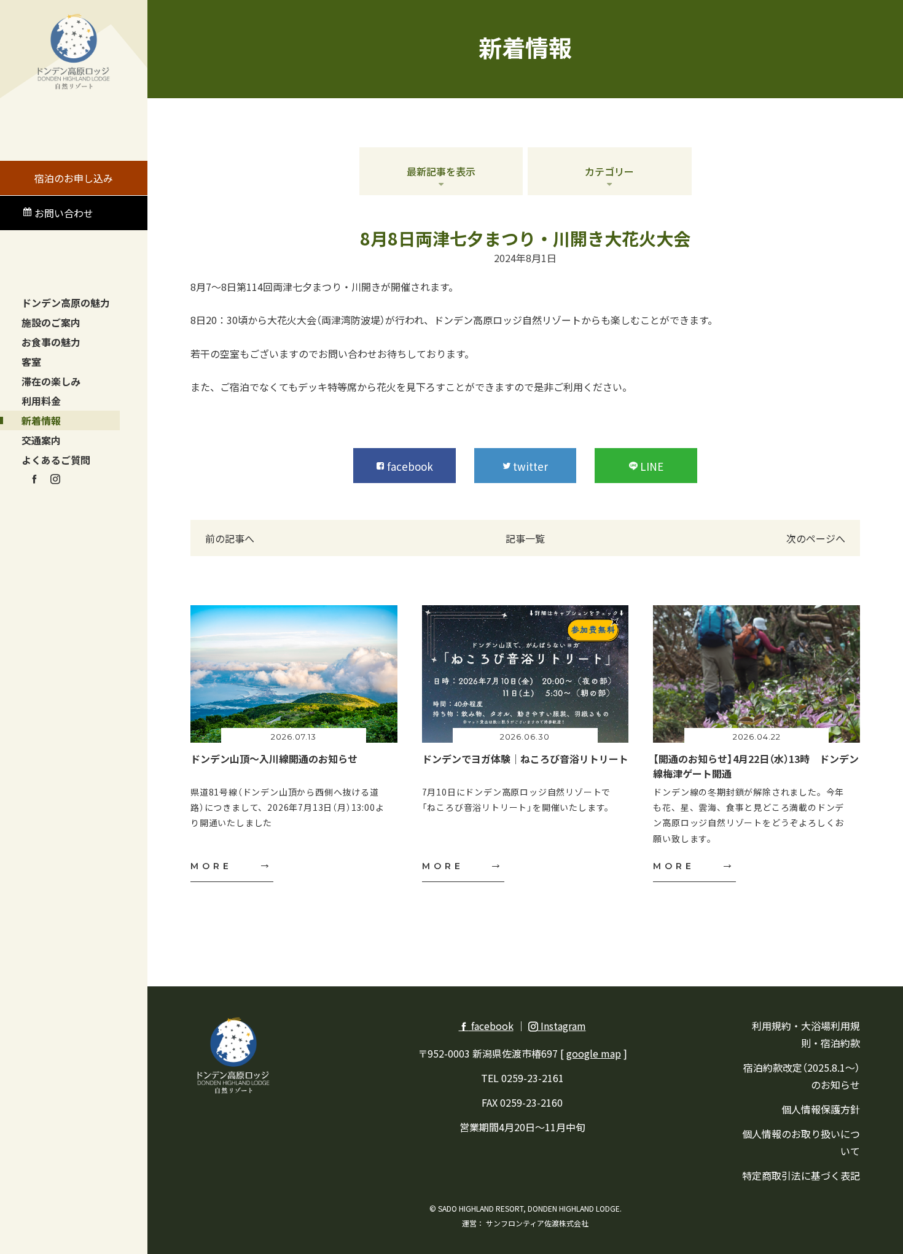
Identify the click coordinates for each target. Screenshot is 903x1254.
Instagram (562, 1025)
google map (593, 1053)
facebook (491, 1025)
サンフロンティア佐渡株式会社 (537, 1223)
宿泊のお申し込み (73, 178)
